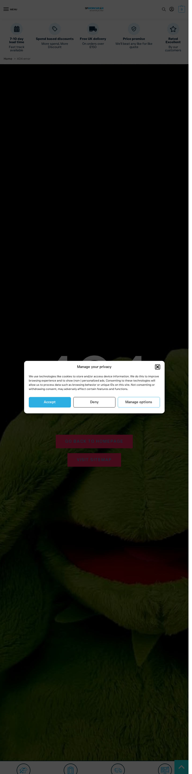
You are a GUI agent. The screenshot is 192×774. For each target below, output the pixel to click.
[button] (157, 367)
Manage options (138, 402)
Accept (50, 402)
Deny (94, 402)
